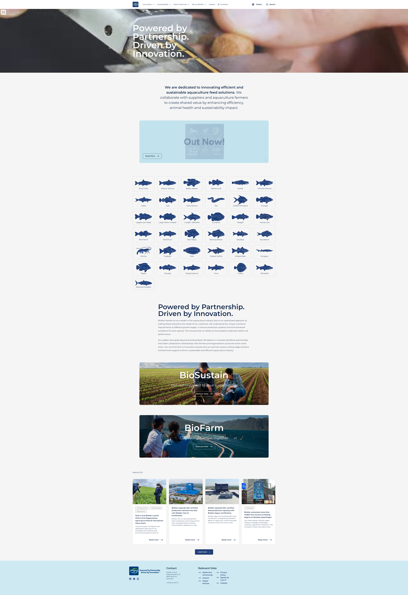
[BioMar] (135, 4)
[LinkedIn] (130, 579)
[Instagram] (134, 579)
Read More (150, 156)
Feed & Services (180, 4)
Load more (202, 552)
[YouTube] (138, 579)
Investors (224, 4)
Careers (212, 4)
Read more (154, 540)
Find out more (202, 394)
